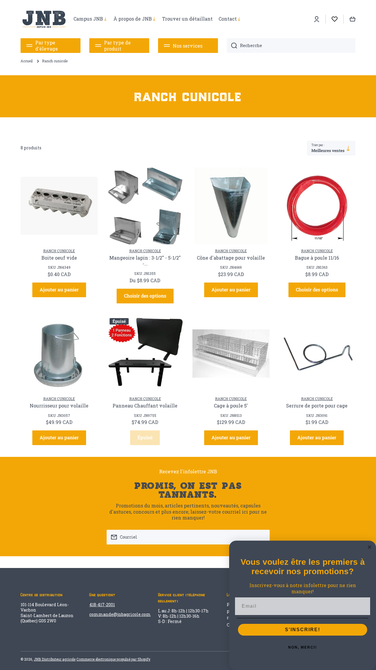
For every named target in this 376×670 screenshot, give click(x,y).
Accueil (27, 61)
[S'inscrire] (262, 537)
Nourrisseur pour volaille (59, 406)
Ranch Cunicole (59, 250)
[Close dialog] (369, 547)
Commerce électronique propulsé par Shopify (113, 659)
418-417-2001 (102, 604)
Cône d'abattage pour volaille (231, 258)
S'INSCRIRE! (302, 629)
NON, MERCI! (302, 647)
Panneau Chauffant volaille (145, 406)
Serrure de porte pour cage (317, 406)
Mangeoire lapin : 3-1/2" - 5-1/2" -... (145, 261)
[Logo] (44, 19)
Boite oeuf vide (59, 258)
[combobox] (291, 45)
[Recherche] (232, 45)
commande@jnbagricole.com (120, 614)
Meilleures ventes (328, 150)
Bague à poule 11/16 (317, 258)
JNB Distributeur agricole (54, 659)
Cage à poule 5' (231, 406)
